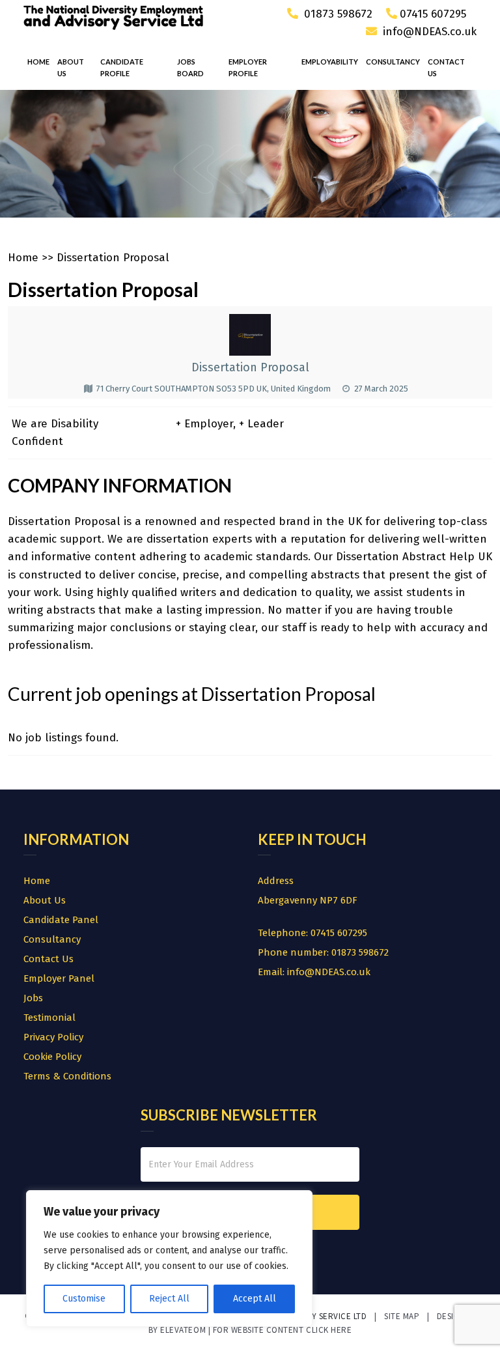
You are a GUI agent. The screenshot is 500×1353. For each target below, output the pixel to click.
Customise (83, 1298)
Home (38, 61)
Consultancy (393, 61)
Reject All (169, 1298)
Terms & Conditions (67, 1076)
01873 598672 (336, 14)
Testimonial (49, 1017)
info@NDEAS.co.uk (430, 31)
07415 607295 (433, 14)
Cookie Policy (52, 1056)
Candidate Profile (121, 67)
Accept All (254, 1298)
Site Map (401, 1316)
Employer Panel (58, 978)
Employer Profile (248, 67)
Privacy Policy (53, 1037)
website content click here (291, 1329)
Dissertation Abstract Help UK (414, 556)
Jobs (33, 998)
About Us (70, 67)
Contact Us (446, 67)
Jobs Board (190, 67)
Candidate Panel (60, 920)
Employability (329, 61)
